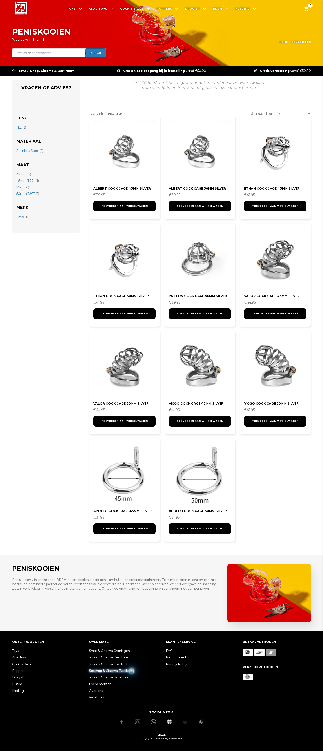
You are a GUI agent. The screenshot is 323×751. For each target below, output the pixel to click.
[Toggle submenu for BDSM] (227, 8)
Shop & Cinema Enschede (109, 664)
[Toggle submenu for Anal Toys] (112, 8)
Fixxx (20, 217)
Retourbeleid (176, 657)
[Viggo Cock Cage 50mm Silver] (275, 366)
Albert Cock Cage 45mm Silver (122, 188)
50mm (21, 187)
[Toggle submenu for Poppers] (177, 8)
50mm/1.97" (25, 194)
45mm (21, 174)
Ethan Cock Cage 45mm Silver (272, 188)
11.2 (19, 127)
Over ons (96, 691)
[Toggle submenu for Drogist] (204, 8)
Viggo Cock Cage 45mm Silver (196, 403)
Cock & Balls (21, 664)
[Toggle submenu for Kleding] (254, 8)
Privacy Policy (176, 664)
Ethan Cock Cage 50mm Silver (121, 296)
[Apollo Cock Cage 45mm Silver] (124, 474)
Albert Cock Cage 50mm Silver (197, 188)
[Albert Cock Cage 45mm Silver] (124, 151)
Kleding (18, 691)
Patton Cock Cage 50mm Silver (198, 296)
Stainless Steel (27, 151)
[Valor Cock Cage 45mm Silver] (275, 259)
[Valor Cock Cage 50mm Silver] (124, 366)
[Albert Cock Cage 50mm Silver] (200, 151)
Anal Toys (19, 657)
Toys (15, 651)
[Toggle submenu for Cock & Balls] (148, 8)
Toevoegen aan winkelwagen (124, 206)
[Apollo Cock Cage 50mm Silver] (200, 474)
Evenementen (100, 684)
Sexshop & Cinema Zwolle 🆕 (111, 671)
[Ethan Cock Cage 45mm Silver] (275, 151)
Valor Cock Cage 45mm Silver (271, 296)
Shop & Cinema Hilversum (109, 677)
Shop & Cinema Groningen (109, 651)
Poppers (18, 671)
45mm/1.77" (25, 181)
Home (283, 42)
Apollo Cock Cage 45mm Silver (122, 511)
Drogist (18, 677)
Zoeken (95, 53)
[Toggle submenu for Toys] (80, 8)
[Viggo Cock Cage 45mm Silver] (200, 366)
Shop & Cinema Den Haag (109, 657)
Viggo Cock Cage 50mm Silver (271, 403)
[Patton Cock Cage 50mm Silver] (200, 259)
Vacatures (96, 697)
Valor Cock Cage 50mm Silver (121, 403)
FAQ (169, 651)
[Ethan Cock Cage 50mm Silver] (124, 259)
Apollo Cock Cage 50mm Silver (198, 511)
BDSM (17, 684)
